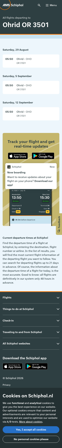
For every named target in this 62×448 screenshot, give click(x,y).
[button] (59, 224)
